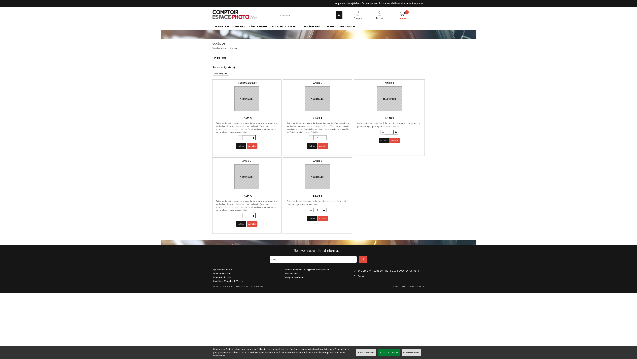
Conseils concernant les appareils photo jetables (306, 270)
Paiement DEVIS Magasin (341, 26)
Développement (258, 26)
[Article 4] (389, 112)
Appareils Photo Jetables (229, 26)
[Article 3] (247, 190)
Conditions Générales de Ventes (228, 281)
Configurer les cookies (294, 277)
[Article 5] (318, 190)
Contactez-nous (291, 273)
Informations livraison (223, 273)
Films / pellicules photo (286, 26)
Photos (233, 48)
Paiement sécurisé (222, 277)
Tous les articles (220, 48)
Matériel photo (313, 26)
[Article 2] (318, 112)
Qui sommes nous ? (222, 270)
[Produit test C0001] (247, 112)
